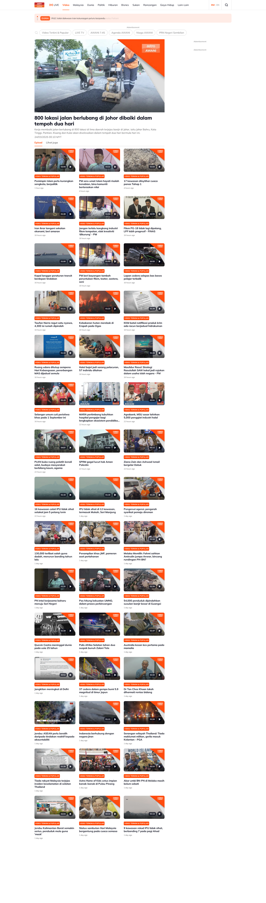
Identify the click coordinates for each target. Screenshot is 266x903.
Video (65, 4)
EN (217, 5)
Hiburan (113, 4)
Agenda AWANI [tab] (120, 32)
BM (213, 5)
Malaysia (78, 4)
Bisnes (125, 4)
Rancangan (150, 4)
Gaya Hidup (167, 4)
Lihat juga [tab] (52, 142)
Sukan (136, 4)
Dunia (90, 4)
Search (226, 5)
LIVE (56, 4)
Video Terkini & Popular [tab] (55, 32)
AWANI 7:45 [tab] (98, 32)
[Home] (39, 5)
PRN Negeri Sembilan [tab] (171, 32)
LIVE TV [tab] (79, 32)
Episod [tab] (38, 142)
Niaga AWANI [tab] (144, 32)
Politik (101, 4)
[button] (37, 16)
